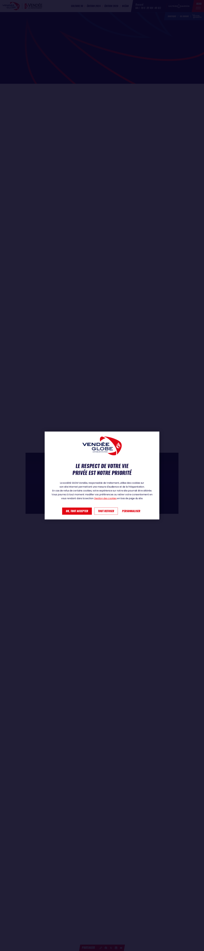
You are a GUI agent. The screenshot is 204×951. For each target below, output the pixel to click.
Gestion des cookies (105, 498)
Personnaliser (131, 511)
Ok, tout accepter (77, 511)
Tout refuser (106, 511)
